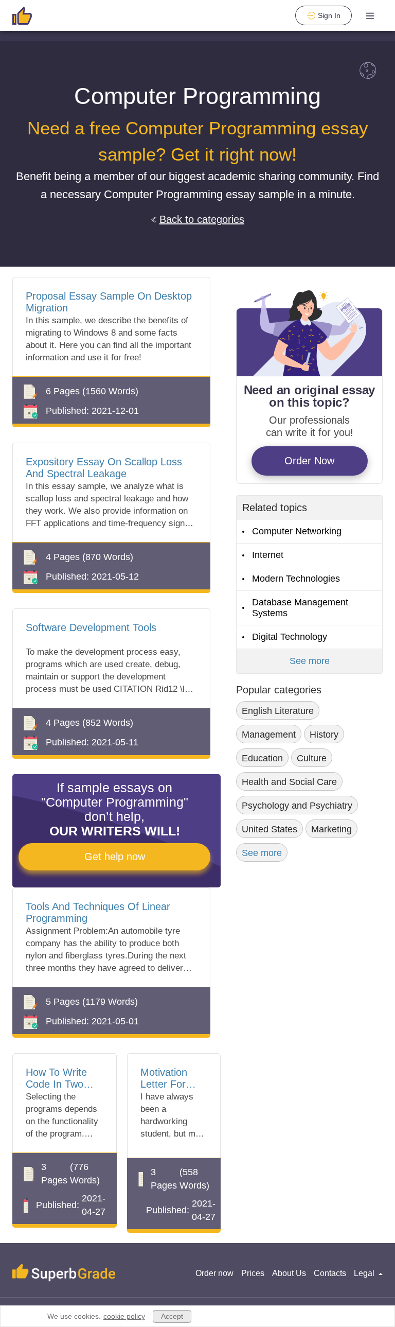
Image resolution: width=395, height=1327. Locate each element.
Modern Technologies (296, 578)
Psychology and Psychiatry (297, 805)
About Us (289, 1273)
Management (269, 734)
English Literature (278, 711)
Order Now (309, 460)
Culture (312, 758)
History (324, 734)
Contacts (330, 1273)
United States (269, 829)
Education (262, 758)
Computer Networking (297, 531)
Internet (267, 555)
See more (310, 661)
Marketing (331, 829)
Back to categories (201, 219)
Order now (214, 1273)
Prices (252, 1273)
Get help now (114, 856)
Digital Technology (289, 637)
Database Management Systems (300, 607)
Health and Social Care (289, 782)
